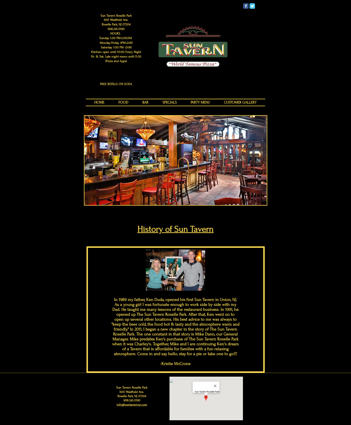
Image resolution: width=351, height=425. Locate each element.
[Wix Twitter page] (252, 6)
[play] (259, 202)
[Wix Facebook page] (246, 6)
